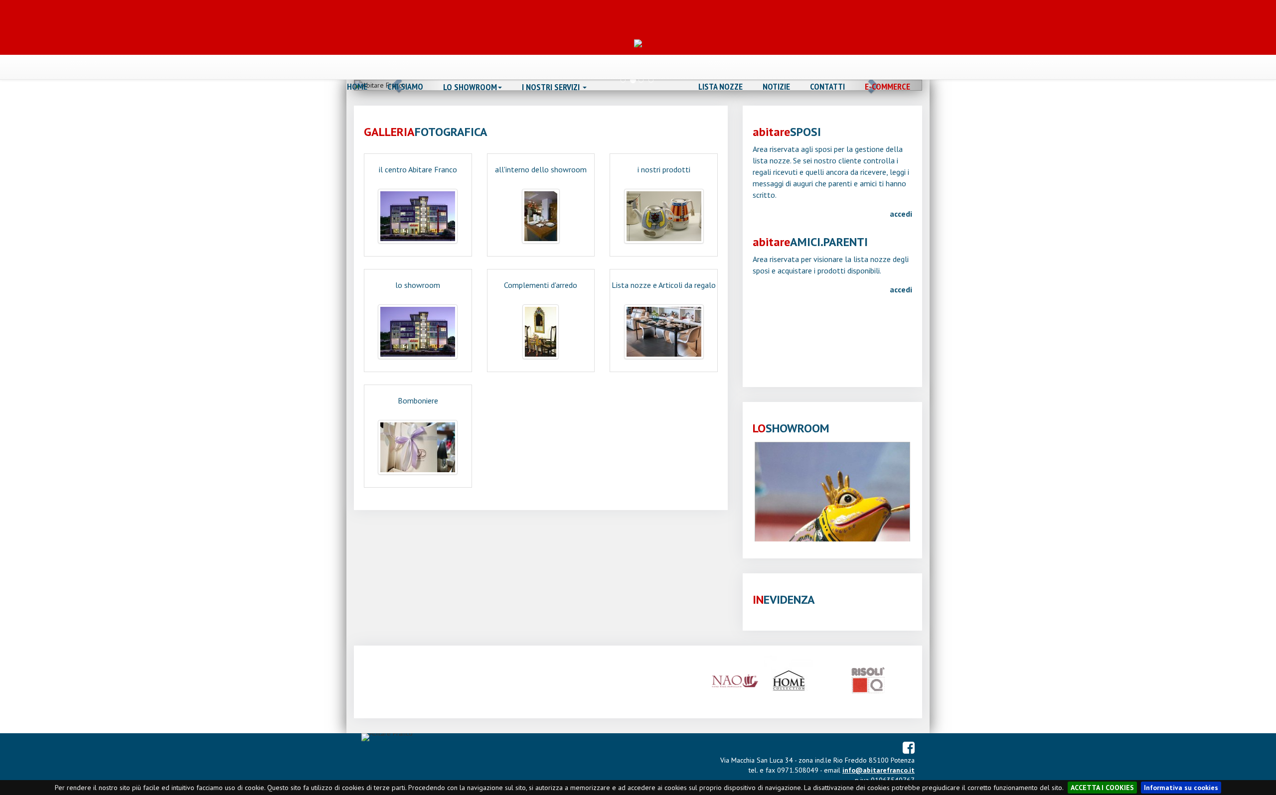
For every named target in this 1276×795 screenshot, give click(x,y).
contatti (827, 87)
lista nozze (720, 87)
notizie (776, 87)
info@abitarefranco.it (878, 770)
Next (925, 494)
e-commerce (887, 87)
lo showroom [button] (470, 87)
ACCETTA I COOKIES (1102, 787)
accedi (901, 214)
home (357, 87)
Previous (740, 494)
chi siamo (405, 87)
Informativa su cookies (1181, 787)
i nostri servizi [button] (552, 87)
